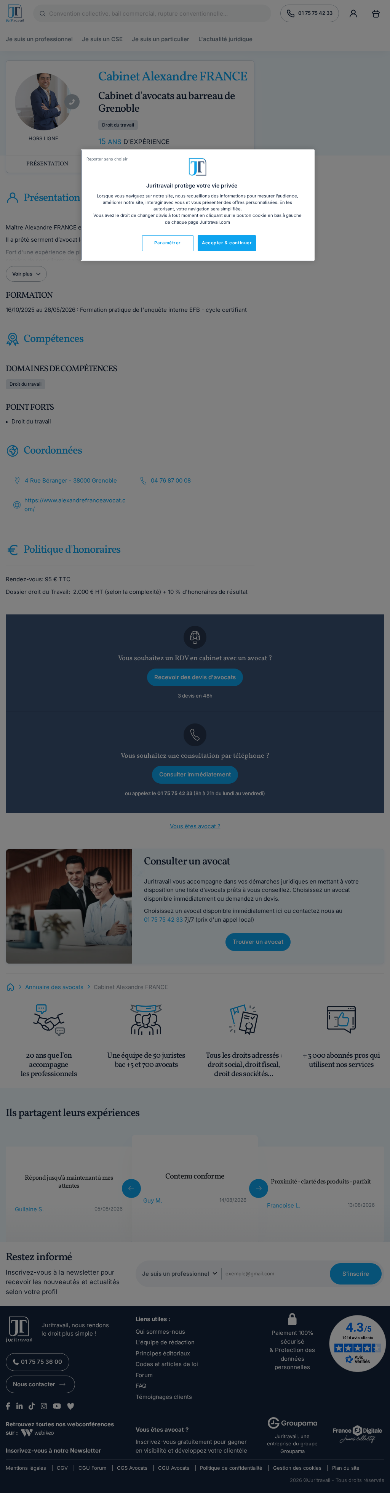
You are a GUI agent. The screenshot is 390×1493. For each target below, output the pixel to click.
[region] (198, 205)
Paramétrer (167, 242)
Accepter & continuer (227, 242)
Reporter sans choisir (107, 159)
